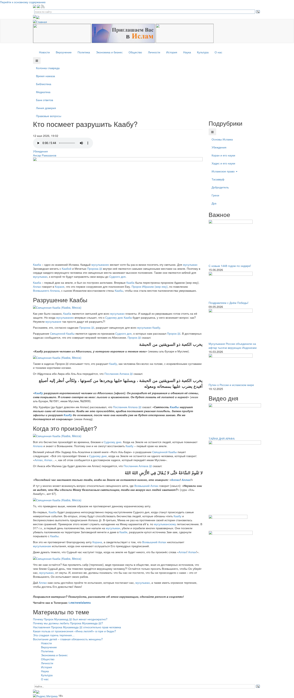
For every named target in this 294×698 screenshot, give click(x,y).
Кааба (37, 264)
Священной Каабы (62, 333)
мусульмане (53, 321)
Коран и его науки (223, 155)
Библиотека (43, 84)
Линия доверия (46, 108)
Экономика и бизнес (109, 52)
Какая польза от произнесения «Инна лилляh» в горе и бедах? (74, 631)
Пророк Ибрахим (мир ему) (150, 286)
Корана (97, 542)
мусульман (190, 264)
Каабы (119, 290)
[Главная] (41, 21)
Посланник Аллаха (118, 374)
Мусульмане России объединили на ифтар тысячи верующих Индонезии (233, 346)
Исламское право (223, 171)
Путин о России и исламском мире (231, 385)
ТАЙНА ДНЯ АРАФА (222, 438)
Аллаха (38, 446)
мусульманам (42, 546)
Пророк (173, 333)
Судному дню (114, 317)
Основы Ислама (222, 139)
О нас (218, 52)
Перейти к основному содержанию (23, 2)
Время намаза (45, 76)
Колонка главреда (48, 68)
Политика (84, 52)
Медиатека (43, 92)
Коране (59, 286)
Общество (135, 52)
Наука (187, 52)
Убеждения (40, 151)
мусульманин (100, 264)
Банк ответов (44, 100)
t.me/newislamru (80, 603)
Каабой (66, 268)
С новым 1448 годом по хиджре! (230, 266)
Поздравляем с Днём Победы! (228, 303)
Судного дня (117, 276)
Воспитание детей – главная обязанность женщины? (68, 639)
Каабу (156, 327)
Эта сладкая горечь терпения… (54, 635)
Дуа (214, 203)
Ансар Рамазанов (44, 155)
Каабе (123, 532)
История (171, 52)
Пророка (94, 268)
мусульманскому (165, 524)
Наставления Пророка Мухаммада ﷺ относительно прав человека (77, 627)
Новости (44, 52)
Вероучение (64, 52)
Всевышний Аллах (146, 486)
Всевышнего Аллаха (46, 290)
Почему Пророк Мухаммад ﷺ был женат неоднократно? (70, 619)
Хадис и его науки (223, 163)
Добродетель (220, 187)
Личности (154, 52)
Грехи (215, 195)
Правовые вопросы (48, 116)
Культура (203, 52)
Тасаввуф (218, 179)
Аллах (37, 286)
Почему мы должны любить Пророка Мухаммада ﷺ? (68, 623)
